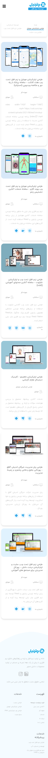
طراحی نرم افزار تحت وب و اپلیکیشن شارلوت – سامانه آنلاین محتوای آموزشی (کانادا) (24, 282)
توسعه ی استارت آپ (37, 746)
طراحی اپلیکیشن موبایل (35, 28)
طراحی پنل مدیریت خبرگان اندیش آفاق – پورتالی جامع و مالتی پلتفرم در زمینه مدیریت (25, 470)
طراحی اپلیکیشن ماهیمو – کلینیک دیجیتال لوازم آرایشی (27, 378)
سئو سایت (18, 715)
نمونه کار (41, 711)
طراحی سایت (17, 703)
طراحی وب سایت (35, 32)
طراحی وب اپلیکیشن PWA (13, 711)
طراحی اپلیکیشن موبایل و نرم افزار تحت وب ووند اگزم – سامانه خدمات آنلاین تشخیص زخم (24, 189)
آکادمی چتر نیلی (38, 707)
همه (35, 25)
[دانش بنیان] (36, 6)
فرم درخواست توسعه (37, 703)
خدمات (42, 715)
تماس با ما (41, 722)
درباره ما (41, 718)
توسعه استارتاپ (13, 25)
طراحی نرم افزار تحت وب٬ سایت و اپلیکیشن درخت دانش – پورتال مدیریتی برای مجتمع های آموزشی (27, 567)
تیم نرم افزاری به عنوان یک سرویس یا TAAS (35, 751)
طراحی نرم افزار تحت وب (12, 28)
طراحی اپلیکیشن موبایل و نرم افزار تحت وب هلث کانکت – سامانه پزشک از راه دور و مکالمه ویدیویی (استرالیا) (24, 82)
